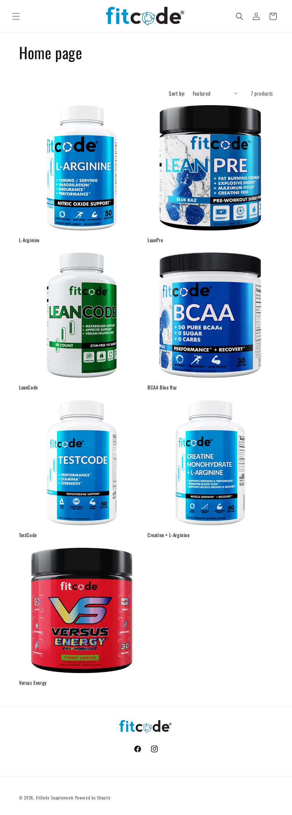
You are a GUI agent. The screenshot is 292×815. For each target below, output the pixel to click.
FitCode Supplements (55, 798)
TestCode (28, 535)
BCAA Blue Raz (162, 387)
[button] (16, 16)
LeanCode (28, 387)
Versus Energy (33, 682)
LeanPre (155, 240)
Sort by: (177, 93)
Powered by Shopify (93, 798)
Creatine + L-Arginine (169, 535)
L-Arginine (29, 240)
